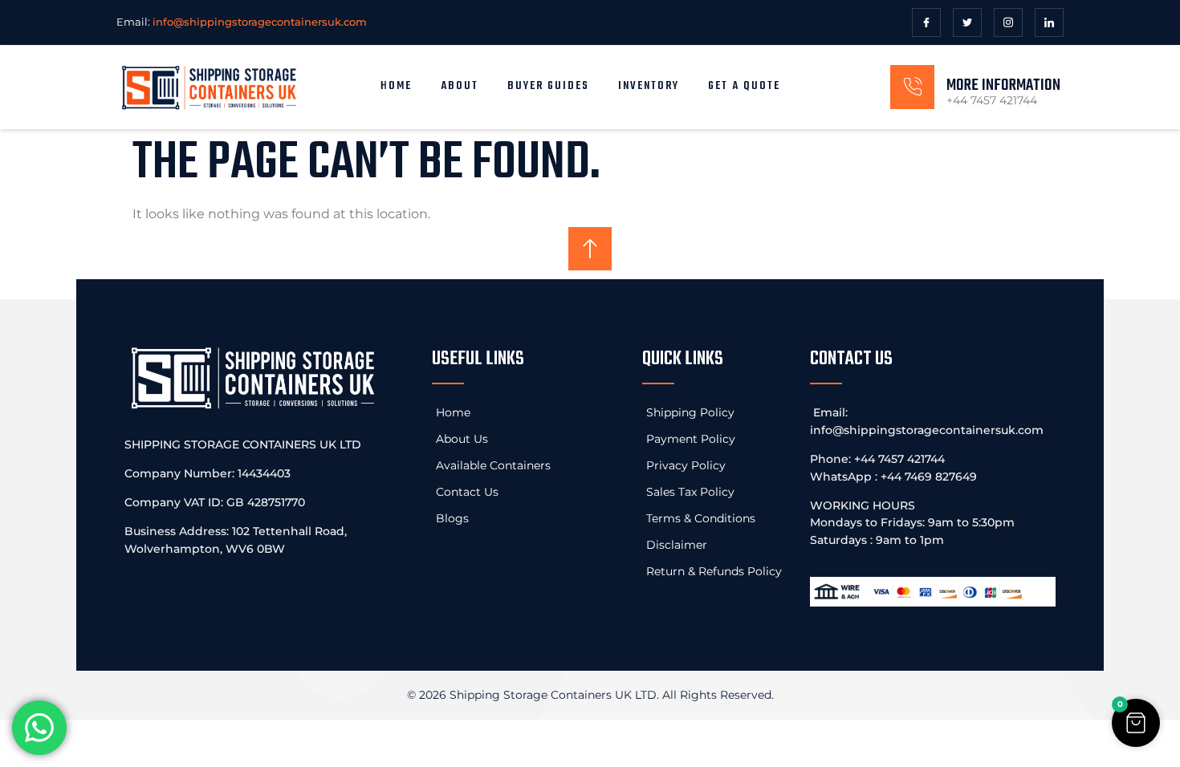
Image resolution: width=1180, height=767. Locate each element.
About (459, 86)
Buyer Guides (548, 86)
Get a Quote (744, 86)
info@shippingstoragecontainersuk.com (927, 430)
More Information (1003, 85)
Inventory (648, 86)
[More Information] (912, 87)
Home (396, 86)
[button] (1136, 723)
